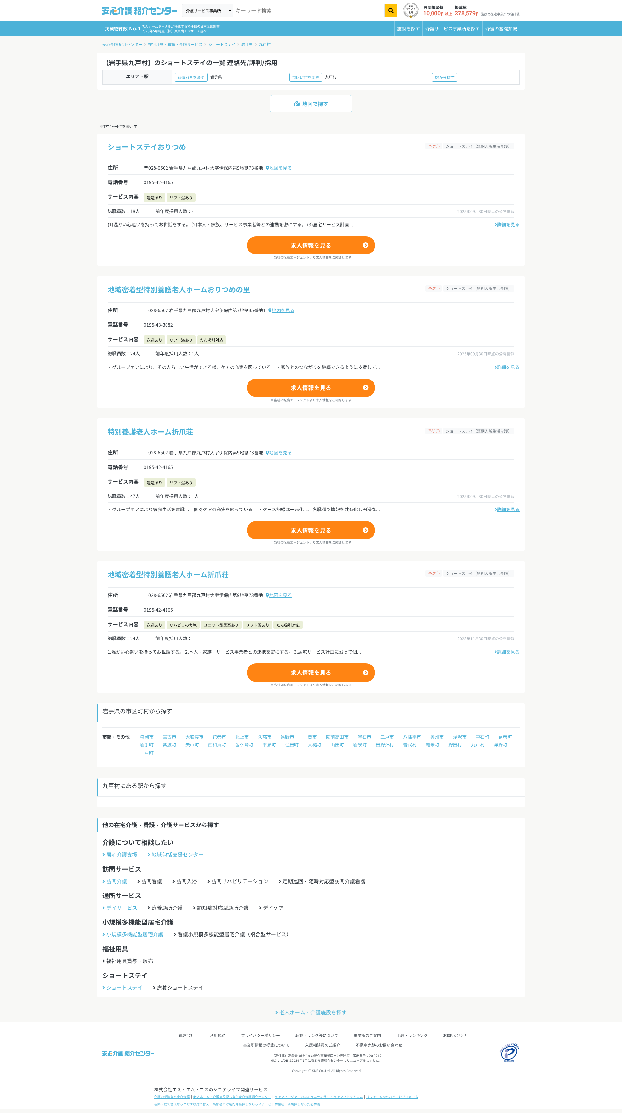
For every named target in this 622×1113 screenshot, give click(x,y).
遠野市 (287, 736)
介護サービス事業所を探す (452, 28)
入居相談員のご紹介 (322, 1045)
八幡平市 (412, 736)
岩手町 (147, 744)
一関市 (310, 736)
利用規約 (217, 1035)
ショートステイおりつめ (147, 146)
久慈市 (264, 736)
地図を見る (280, 167)
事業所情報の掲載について (266, 1045)
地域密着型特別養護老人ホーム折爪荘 (168, 574)
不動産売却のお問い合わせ (379, 1045)
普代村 (410, 744)
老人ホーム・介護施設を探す (313, 1012)
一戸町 (147, 752)
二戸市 (387, 736)
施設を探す (408, 28)
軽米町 (432, 744)
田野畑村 (385, 744)
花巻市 (219, 736)
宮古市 (169, 736)
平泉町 (269, 744)
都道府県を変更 (191, 77)
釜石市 (364, 736)
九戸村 (265, 44)
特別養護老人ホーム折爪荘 (150, 431)
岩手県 (247, 44)
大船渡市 (194, 736)
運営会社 (186, 1035)
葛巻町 (505, 736)
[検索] (391, 10)
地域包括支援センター (177, 854)
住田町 (292, 744)
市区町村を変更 (305, 77)
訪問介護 (116, 881)
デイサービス (121, 907)
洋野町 (500, 744)
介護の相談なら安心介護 (172, 1097)
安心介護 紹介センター (122, 44)
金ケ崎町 (244, 744)
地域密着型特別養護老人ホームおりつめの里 (179, 289)
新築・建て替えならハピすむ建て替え (181, 1104)
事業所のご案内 (367, 1035)
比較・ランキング (412, 1035)
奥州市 (437, 736)
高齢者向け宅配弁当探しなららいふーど (242, 1104)
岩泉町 (360, 744)
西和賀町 (217, 744)
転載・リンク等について (316, 1035)
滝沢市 (459, 736)
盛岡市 (147, 736)
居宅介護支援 (121, 854)
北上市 (242, 736)
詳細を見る (508, 224)
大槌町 (314, 744)
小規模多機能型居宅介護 (134, 934)
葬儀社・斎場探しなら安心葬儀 (297, 1104)
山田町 (337, 744)
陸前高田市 (337, 736)
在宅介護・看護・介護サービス (175, 44)
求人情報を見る (311, 245)
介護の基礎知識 (501, 28)
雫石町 (482, 736)
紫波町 (169, 744)
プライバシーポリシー (260, 1035)
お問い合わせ (454, 1035)
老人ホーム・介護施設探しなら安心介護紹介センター (232, 1097)
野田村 (455, 744)
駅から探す (445, 77)
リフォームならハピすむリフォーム (392, 1097)
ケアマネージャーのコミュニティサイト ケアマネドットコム (319, 1097)
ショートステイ (222, 44)
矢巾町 (192, 744)
